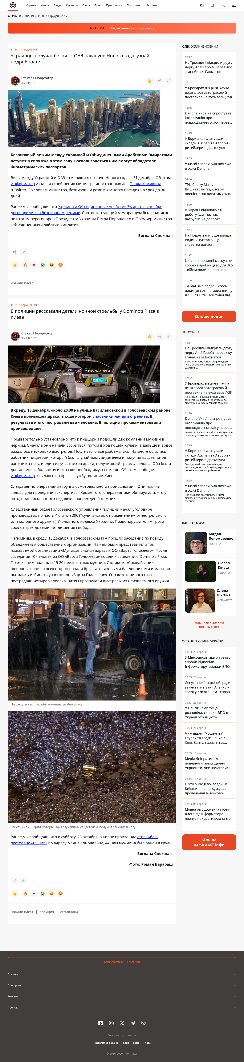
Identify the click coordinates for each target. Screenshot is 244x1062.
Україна (31, 5)
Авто (148, 1042)
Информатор (23, 183)
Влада (57, 5)
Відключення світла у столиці (132, 28)
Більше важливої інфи (209, 842)
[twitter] (122, 1023)
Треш (98, 5)
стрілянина (69, 912)
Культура (72, 5)
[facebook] (100, 1023)
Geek (126, 1042)
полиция (47, 912)
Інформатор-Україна (106, 1042)
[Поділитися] (160, 81)
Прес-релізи (114, 5)
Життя (45, 5)
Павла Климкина (145, 183)
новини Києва (22, 283)
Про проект (134, 5)
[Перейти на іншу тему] (212, 5)
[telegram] (132, 1023)
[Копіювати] (169, 81)
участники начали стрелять (120, 416)
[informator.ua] (13, 5)
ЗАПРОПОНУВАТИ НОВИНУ (122, 961)
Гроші (86, 5)
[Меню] (234, 5)
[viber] (143, 1023)
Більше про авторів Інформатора (209, 625)
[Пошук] (223, 5)
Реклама (151, 5)
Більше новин (209, 316)
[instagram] (111, 1023)
